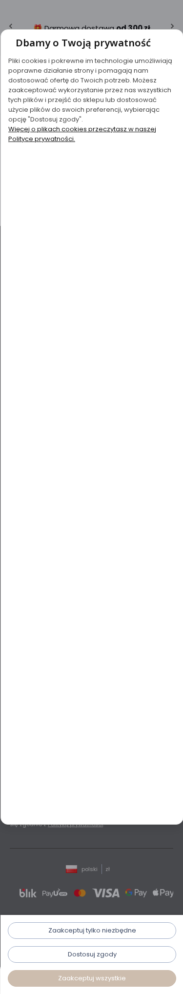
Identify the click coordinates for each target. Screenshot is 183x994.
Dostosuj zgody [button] (91, 954)
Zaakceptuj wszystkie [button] (91, 978)
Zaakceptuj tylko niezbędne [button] (92, 930)
